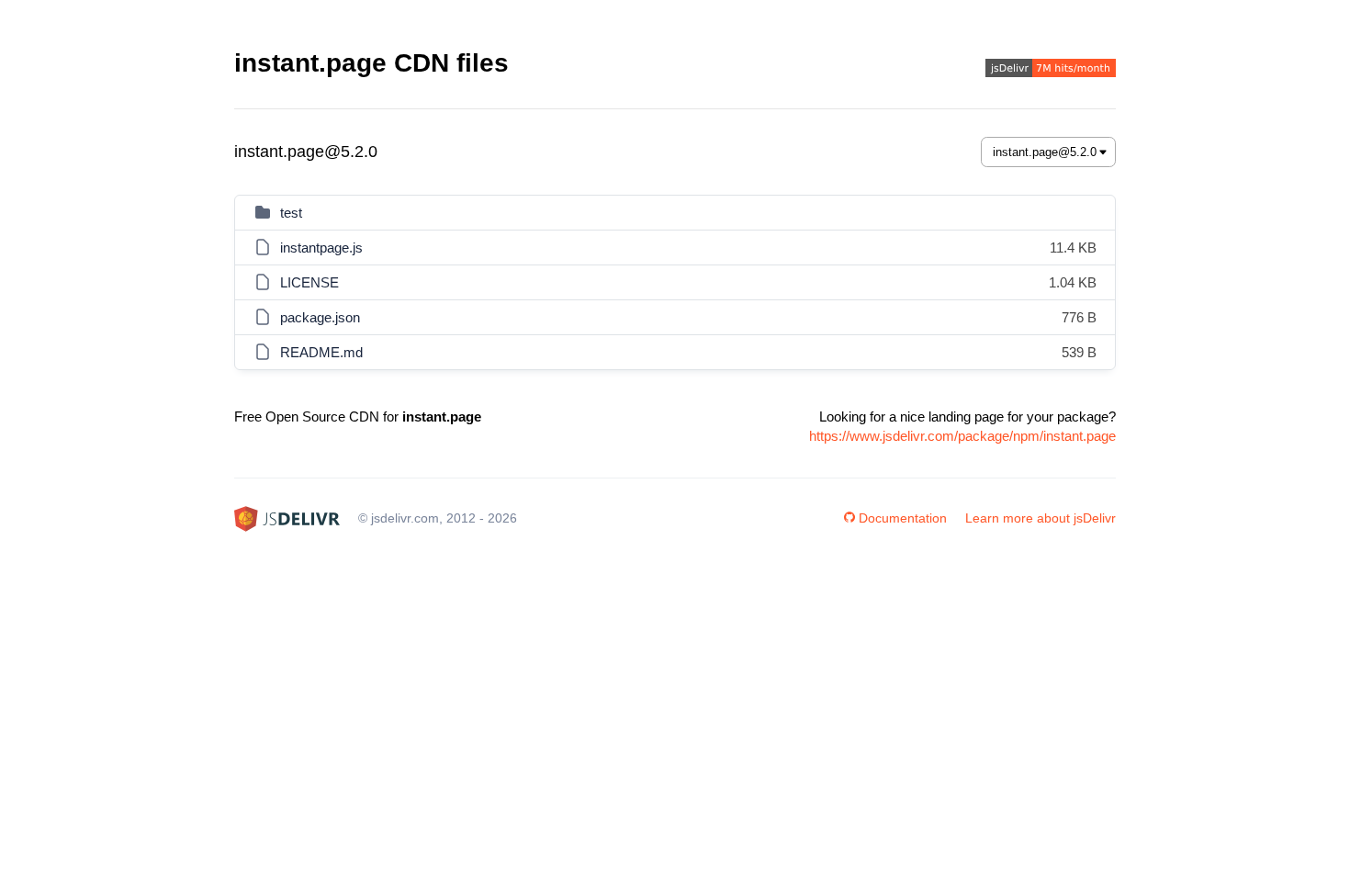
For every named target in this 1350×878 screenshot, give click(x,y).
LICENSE (309, 282)
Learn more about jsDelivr (1040, 518)
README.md (321, 352)
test (291, 212)
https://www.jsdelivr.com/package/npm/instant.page (962, 436)
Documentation (903, 518)
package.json (320, 317)
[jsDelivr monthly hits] (1050, 70)
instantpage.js (321, 247)
